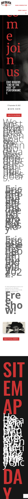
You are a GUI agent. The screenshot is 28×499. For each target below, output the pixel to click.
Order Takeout (22, 10)
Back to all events (11, 339)
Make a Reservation (21, 5)
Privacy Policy (13, 461)
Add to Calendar (14, 115)
